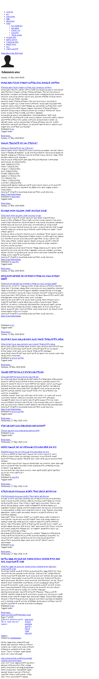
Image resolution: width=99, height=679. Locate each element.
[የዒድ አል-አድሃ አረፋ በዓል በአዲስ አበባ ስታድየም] (20, 430)
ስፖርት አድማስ (18, 358)
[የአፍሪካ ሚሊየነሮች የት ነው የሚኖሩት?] (17, 148)
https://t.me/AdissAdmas (11, 194)
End (29, 615)
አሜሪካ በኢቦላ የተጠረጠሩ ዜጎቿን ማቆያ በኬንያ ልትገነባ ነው (29, 491)
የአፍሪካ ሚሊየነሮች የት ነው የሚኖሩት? (19, 143)
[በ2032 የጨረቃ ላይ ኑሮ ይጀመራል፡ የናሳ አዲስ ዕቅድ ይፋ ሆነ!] (25, 452)
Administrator (15, 638)
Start (3, 615)
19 (21, 615)
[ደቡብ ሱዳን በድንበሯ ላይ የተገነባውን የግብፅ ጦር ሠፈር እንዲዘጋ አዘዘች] (29, 284)
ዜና (13, 129)
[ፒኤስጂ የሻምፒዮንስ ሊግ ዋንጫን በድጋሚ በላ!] (20, 377)
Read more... (6, 136)
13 (9, 615)
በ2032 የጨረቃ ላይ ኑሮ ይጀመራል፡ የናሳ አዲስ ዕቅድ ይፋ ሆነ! (29, 447)
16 (15, 615)
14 (11, 615)
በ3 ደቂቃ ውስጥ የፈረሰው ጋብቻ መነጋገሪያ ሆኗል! (24, 210)
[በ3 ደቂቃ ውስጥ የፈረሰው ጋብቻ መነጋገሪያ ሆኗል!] (21, 215)
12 (7, 615)
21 (25, 615)
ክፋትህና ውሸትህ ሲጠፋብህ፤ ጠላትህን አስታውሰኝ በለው (16, 659)
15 (13, 615)
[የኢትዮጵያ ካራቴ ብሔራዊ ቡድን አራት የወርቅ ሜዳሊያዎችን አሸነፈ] (28, 344)
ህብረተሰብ (16, 197)
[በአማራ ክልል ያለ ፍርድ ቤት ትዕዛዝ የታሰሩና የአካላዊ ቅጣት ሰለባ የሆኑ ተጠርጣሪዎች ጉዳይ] (32, 569)
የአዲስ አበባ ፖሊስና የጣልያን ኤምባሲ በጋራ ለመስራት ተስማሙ (30, 82)
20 (23, 615)
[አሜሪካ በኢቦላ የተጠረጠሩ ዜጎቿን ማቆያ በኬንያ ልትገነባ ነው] (25, 496)
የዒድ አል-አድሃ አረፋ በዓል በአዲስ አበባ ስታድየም (23, 425)
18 (19, 615)
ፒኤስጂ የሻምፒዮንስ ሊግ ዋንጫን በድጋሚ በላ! (22, 372)
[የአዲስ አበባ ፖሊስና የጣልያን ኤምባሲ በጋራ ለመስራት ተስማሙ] (26, 87)
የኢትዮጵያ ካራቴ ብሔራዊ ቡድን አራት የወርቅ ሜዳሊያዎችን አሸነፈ (32, 339)
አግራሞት (15, 262)
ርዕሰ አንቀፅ (5, 658)
